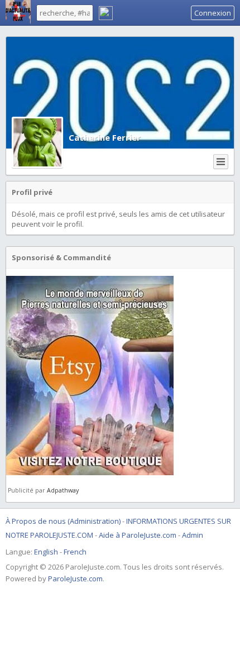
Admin (192, 535)
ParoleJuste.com (75, 578)
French (75, 552)
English (46, 552)
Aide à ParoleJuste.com (137, 535)
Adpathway (63, 490)
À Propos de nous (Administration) (63, 521)
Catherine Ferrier (105, 137)
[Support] (106, 14)
